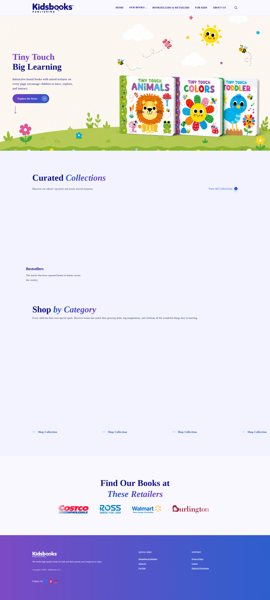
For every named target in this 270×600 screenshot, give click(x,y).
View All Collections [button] (220, 188)
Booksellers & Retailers (148, 559)
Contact (195, 564)
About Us (142, 564)
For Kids (142, 568)
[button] (31, 98)
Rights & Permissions (200, 568)
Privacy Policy (197, 559)
